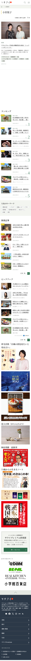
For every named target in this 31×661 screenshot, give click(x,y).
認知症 (4, 209)
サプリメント (6, 57)
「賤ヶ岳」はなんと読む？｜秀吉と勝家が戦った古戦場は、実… (21, 167)
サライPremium (7, 642)
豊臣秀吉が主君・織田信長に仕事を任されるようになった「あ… (21, 190)
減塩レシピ (19, 207)
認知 (4, 61)
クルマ (12, 207)
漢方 (9, 212)
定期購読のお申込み (21, 651)
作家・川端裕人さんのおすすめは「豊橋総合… (21, 265)
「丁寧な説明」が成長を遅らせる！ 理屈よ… (21, 255)
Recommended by (19, 335)
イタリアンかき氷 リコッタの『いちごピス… (21, 236)
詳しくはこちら (15, 550)
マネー (26, 207)
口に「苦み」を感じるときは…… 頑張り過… (21, 245)
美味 (3, 620)
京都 (4, 212)
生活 (3, 638)
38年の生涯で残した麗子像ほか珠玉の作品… (21, 226)
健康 (2, 43)
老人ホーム (22, 209)
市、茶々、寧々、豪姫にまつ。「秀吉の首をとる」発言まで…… (21, 154)
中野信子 (22, 59)
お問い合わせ (6, 657)
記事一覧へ (23, 273)
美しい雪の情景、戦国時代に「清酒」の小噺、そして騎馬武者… (21, 131)
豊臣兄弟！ (5, 207)
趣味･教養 (15, 115)
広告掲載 (5, 654)
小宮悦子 (15, 59)
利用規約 (19, 654)
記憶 (27, 59)
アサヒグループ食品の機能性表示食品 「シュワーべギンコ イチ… (15, 46)
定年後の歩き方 (12, 209)
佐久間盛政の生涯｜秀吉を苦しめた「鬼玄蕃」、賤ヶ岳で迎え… (21, 119)
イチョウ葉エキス (7, 59)
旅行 (3, 624)
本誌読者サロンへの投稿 (9, 651)
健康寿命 (13, 57)
